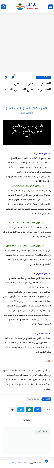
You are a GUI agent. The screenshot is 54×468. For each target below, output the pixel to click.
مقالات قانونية (43, 77)
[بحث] (3, 6)
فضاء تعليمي (14, 463)
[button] (37, 409)
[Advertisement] (27, 43)
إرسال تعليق (41, 432)
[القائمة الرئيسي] (50, 6)
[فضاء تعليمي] (27, 6)
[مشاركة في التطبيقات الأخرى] (12, 409)
